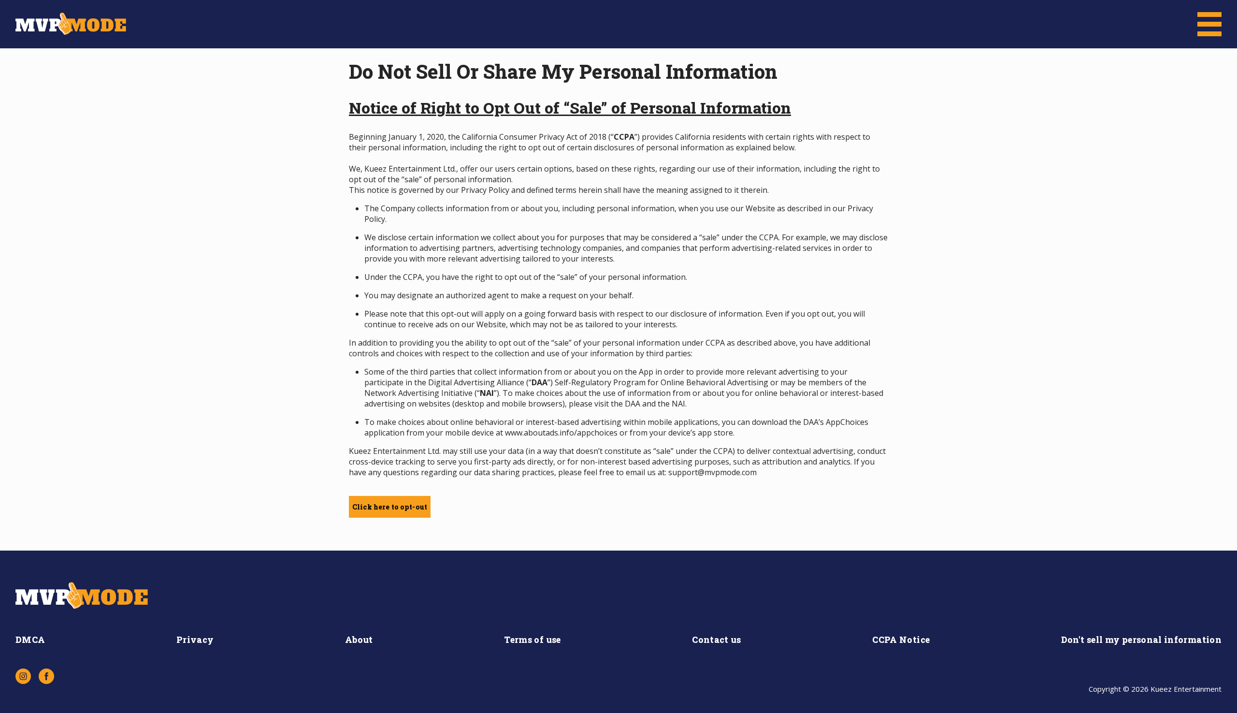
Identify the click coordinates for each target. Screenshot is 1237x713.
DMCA (30, 639)
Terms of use (532, 639)
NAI (678, 403)
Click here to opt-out (389, 506)
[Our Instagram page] (23, 676)
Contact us (716, 639)
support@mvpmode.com (712, 472)
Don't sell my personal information (1141, 639)
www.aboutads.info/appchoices (561, 432)
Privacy (195, 639)
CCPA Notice (901, 639)
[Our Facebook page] (46, 676)
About (359, 639)
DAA (632, 403)
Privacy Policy (485, 190)
